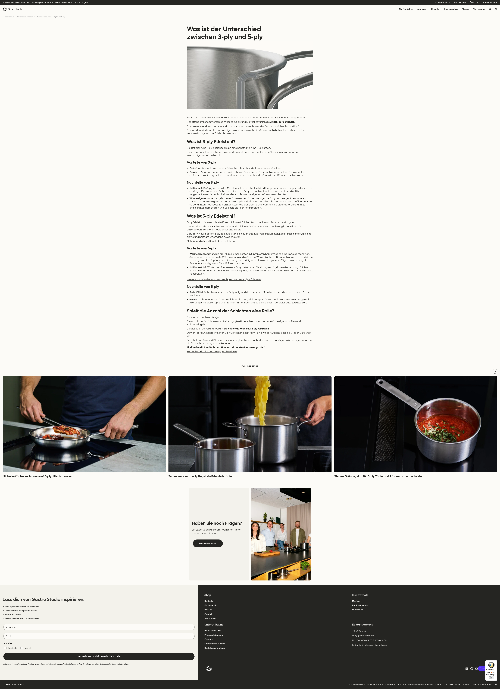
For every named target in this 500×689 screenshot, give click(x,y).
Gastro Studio (441, 2)
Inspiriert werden (360, 605)
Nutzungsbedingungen (487, 684)
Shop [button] (207, 595)
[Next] (495, 371)
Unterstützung (488, 2)
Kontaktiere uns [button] (362, 624)
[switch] (491, 677)
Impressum (357, 609)
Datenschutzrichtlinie (444, 684)
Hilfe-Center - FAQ (213, 630)
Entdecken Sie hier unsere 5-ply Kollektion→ (212, 351)
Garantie (208, 639)
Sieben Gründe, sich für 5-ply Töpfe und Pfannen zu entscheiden (378, 476)
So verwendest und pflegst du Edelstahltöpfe (200, 476)
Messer (208, 609)
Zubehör (208, 614)
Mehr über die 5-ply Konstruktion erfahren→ (212, 241)
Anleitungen (21, 17)
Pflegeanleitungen (213, 635)
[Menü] (495, 661)
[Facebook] (466, 668)
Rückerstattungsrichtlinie (465, 684)
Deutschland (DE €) (13, 684)
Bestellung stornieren (214, 648)
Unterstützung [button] (213, 624)
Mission (356, 601)
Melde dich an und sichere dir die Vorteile (98, 656)
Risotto (232, 263)
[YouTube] (476, 668)
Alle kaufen (209, 618)
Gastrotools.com (358, 684)
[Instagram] (471, 668)
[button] (451, 9)
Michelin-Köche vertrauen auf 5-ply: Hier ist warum (38, 476)
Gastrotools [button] (360, 595)
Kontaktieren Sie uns (208, 543)
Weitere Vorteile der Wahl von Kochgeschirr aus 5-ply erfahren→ (224, 279)
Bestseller (209, 601)
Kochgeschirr (210, 605)
